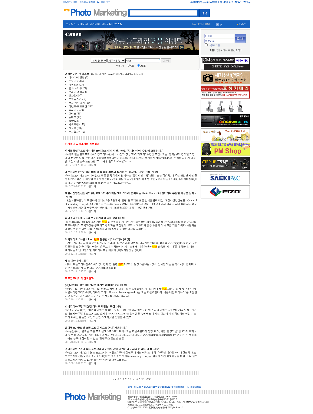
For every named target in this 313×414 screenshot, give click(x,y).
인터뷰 (72, 113)
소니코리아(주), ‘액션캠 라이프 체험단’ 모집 (90, 306)
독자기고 (74, 109)
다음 (141, 378)
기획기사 (83, 24)
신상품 (72, 128)
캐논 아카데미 (73, 260)
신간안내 (74, 95)
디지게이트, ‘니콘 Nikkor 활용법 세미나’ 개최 (93, 239)
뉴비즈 (72, 117)
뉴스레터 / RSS (103, 2)
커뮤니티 (107, 24)
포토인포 (74, 81)
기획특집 (74, 124)
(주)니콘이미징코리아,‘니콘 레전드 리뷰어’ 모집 (92, 285)
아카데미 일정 (77, 77)
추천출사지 (75, 131)
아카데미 (95, 24)
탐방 (71, 120)
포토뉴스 (71, 24)
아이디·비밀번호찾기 (231, 50)
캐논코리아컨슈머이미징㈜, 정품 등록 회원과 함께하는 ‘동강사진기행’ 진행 (107, 171)
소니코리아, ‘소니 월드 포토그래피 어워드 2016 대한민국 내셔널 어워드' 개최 (108, 348)
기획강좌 (74, 84)
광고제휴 (175, 387)
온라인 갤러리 (77, 91)
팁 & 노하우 (75, 88)
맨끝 (148, 378)
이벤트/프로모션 (78, 106)
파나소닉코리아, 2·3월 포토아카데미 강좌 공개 (91, 218)
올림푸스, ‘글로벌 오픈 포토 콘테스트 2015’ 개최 (92, 327)
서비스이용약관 (144, 387)
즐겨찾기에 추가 (70, 2)
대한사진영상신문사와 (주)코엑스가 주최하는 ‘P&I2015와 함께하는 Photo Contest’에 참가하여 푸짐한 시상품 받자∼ (130, 193)
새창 (159, 150)
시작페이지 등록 (87, 2)
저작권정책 (195, 387)
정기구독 (185, 387)
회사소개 (132, 387)
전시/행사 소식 (77, 102)
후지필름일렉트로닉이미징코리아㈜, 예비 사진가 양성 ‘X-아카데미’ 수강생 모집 (110, 150)
